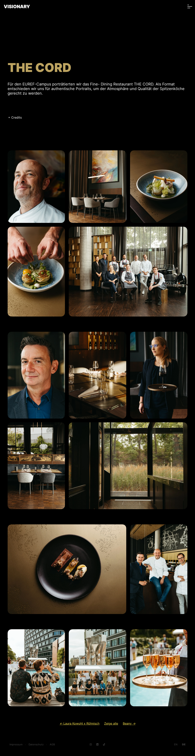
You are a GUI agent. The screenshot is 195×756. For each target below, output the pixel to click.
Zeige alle (111, 723)
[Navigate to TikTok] (104, 744)
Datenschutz (36, 744)
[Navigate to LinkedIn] (97, 744)
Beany (129, 723)
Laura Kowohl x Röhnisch (79, 723)
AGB (52, 744)
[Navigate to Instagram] (91, 744)
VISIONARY (17, 6)
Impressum (16, 744)
